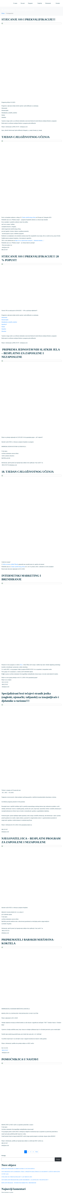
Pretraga (4, 1155)
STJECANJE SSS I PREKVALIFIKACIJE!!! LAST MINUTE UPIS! (17, 1176)
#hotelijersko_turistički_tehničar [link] (9, 322)
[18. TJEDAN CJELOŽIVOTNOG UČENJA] (31, 517)
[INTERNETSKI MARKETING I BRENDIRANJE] (31, 622)
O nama (15, 3)
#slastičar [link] (4, 329)
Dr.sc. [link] (21, 664)
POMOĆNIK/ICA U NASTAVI (20, 1059)
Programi (30, 3)
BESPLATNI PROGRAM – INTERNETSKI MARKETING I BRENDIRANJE (19, 1182)
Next (36, 1151)
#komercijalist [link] (5, 319)
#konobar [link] (4, 331)
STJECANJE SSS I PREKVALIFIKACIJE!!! (28, 19)
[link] (29, 217)
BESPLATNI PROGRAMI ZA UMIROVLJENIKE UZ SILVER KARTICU (18, 1168)
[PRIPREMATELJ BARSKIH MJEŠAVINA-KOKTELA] (31, 976)
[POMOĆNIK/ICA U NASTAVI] (31, 1092)
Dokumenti (48, 3)
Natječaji (39, 3)
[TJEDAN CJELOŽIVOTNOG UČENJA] (31, 177)
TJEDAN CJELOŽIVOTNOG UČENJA (26, 137)
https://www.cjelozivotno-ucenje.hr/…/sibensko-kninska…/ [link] (29, 240)
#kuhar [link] (3, 326)
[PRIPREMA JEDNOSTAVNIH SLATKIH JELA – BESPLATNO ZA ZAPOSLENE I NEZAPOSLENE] (31, 397)
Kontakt (58, 3)
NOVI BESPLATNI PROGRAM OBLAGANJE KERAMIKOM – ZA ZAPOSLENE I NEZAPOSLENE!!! (25, 1179)
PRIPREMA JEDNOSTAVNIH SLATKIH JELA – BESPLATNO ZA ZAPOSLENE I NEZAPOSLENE (31, 353)
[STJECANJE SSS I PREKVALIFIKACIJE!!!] (31, 61)
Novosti (23, 3)
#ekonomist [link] (4, 317)
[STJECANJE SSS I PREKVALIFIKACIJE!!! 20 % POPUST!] (31, 285)
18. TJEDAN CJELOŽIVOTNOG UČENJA (28, 471)
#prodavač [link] (4, 324)
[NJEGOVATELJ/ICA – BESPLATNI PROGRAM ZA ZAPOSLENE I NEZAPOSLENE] (31, 875)
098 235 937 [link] (5, 1050)
